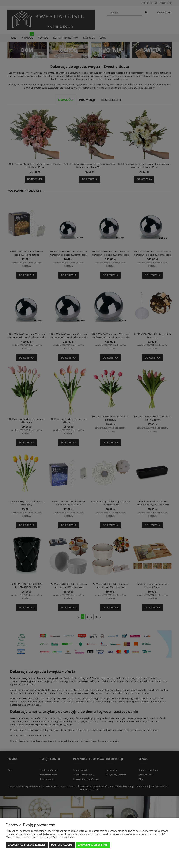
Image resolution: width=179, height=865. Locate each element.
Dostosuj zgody (61, 844)
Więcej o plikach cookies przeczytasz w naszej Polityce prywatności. (40, 837)
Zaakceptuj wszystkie (92, 844)
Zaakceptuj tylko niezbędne (26, 844)
